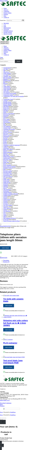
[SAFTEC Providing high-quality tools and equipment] (14, 3)
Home (5, 8)
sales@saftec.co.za (5, 400)
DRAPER (6, 23)
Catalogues (6, 11)
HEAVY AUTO (8, 34)
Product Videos (7, 13)
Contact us (6, 17)
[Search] (23, 20)
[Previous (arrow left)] (0, 419)
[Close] (0, 256)
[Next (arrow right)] (2, 419)
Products (6, 14)
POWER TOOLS (8, 31)
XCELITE (6, 29)
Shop (5, 16)
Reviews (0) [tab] (6, 261)
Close (1, 57)
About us (6, 10)
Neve (1, 412)
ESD (5, 26)
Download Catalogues (5, 403)
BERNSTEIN (7, 28)
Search (1, 59)
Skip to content (4, 0)
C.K (5, 25)
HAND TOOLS (8, 32)
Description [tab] (6, 260)
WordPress (13, 412)
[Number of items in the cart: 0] (0, 224)
